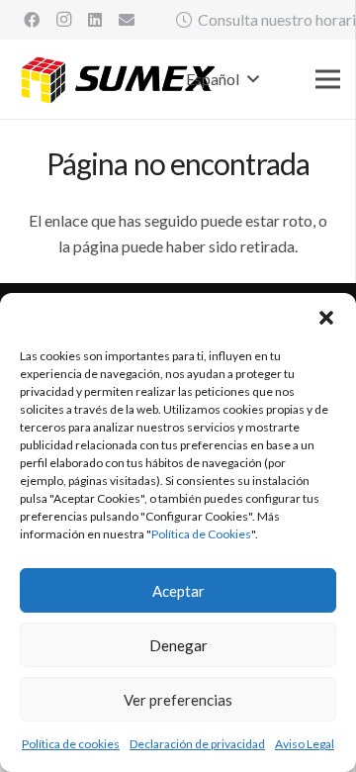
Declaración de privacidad (197, 743)
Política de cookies (71, 743)
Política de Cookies (201, 534)
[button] (326, 318)
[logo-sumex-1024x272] (118, 79)
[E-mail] (126, 20)
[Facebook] (31, 20)
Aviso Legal (304, 743)
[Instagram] (63, 20)
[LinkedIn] (95, 20)
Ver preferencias (178, 700)
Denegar (178, 645)
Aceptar (178, 591)
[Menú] (328, 79)
